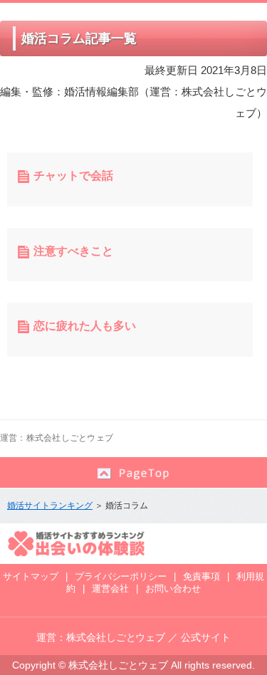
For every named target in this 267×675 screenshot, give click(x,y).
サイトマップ (30, 576)
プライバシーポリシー (121, 576)
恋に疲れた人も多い (84, 326)
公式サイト (206, 637)
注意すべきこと (73, 251)
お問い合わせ (173, 588)
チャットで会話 (73, 175)
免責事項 (201, 576)
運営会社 (110, 588)
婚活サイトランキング (50, 506)
